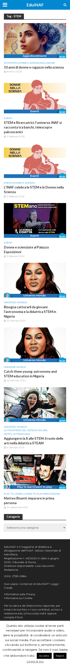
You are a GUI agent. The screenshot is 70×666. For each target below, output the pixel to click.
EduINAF (35, 4)
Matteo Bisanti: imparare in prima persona (29, 500)
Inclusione (47, 63)
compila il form (13, 617)
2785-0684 (19, 576)
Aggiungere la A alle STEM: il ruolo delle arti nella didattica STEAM (33, 440)
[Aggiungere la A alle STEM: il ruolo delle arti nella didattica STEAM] (35, 404)
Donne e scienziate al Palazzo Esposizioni (26, 249)
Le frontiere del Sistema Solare (25, 430)
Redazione (11, 569)
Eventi (8, 118)
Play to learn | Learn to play (23, 493)
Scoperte (10, 63)
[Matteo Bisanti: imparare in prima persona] (35, 471)
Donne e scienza (29, 63)
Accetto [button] (44, 655)
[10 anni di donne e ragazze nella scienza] (35, 40)
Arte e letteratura (17, 434)
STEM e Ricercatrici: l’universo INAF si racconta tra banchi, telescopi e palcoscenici (33, 127)
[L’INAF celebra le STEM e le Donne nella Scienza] (35, 160)
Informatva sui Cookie (18, 598)
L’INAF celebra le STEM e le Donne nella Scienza (34, 189)
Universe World (15, 367)
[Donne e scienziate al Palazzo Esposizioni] (35, 220)
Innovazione (51, 493)
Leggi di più (35, 661)
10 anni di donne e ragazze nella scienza (34, 67)
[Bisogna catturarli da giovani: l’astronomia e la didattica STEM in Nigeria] (35, 280)
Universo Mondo (15, 302)
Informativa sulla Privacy (19, 594)
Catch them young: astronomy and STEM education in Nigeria (30, 373)
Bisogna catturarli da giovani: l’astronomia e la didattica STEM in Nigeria (30, 311)
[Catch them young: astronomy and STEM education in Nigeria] (35, 344)
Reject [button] (60, 655)
